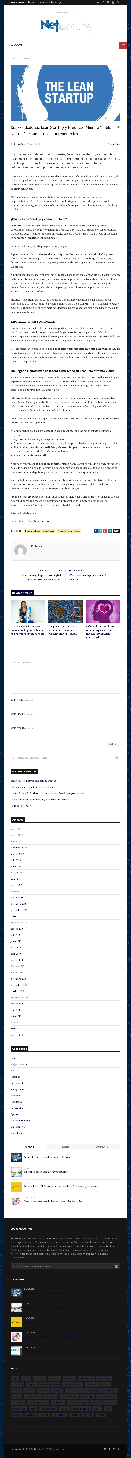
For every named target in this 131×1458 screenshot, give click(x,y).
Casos (26, 1378)
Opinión (15, 1114)
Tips (89, 1414)
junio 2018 (16, 1016)
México (96, 1402)
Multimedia (16, 1101)
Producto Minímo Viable (69, 531)
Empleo (32, 1384)
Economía (17, 1384)
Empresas (91, 1384)
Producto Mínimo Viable (97, 371)
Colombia (55, 1378)
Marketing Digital (38, 1402)
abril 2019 (16, 953)
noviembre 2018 (19, 985)
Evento (16, 1390)
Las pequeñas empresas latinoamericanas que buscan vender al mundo (62, 630)
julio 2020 (16, 860)
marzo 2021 (17, 835)
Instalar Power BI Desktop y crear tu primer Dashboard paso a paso (47, 793)
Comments (102, 1146)
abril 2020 (16, 878)
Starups (31, 1414)
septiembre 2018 (19, 997)
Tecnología (16, 1133)
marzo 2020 (17, 885)
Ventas (100, 1414)
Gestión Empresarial (105, 1390)
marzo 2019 (17, 960)
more (117, 530)
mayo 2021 (16, 828)
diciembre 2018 (19, 978)
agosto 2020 (17, 853)
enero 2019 (16, 972)
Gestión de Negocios (78, 1390)
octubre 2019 (17, 916)
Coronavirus (86, 1378)
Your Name (22, 700)
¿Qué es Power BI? (21, 805)
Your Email (22, 714)
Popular (29, 1146)
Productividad (48, 1408)
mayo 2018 (16, 1022)
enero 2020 (17, 897)
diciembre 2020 (19, 847)
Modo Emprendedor (38, 521)
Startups (17, 1414)
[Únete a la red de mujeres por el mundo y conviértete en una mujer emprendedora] (28, 611)
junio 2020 (16, 866)
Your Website (23, 728)
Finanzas (15, 1076)
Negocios (110, 1402)
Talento (44, 1414)
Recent (65, 1146)
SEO (107, 1408)
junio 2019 (16, 941)
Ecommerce (104, 1378)
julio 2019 (16, 935)
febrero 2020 (18, 891)
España (106, 1384)
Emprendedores (32, 531)
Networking (17, 1108)
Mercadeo (16, 1095)
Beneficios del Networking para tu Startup (33, 780)
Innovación (51, 1396)
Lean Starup (48, 531)
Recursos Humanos (21, 1120)
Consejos (70, 1378)
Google (16, 1396)
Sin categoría (18, 1126)
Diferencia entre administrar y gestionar (47, 2)
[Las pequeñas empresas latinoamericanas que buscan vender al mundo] (65, 611)
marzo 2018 (17, 1034)
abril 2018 (16, 1028)
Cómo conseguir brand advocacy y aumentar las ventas (40, 799)
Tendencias (76, 1414)
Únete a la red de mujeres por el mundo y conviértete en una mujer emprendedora (27, 630)
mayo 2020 (16, 872)
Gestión (57, 1390)
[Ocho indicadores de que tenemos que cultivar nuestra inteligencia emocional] (103, 611)
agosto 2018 (17, 1003)
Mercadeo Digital (78, 1402)
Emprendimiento (19, 1064)
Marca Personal (106, 1396)
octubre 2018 (17, 991)
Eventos (15, 1070)
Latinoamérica (69, 1396)
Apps (15, 1378)
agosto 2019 (17, 928)
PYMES (64, 1408)
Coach (14, 1058)
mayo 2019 (16, 947)
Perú (32, 1408)
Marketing (17, 1402)
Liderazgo (87, 1396)
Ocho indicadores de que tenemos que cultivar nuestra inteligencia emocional (100, 632)
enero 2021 (16, 841)
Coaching (39, 1378)
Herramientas (114, 144)
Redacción (18, 144)
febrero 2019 (17, 966)
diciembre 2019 (19, 903)
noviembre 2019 (19, 910)
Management (17, 1089)
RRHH (97, 1408)
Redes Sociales (81, 1408)
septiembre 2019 (19, 922)
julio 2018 (16, 1009)
